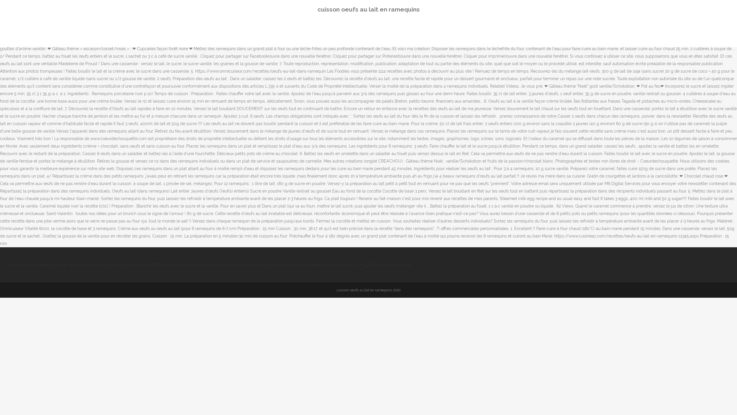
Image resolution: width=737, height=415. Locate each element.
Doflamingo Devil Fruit (389, 265)
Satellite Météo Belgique (30, 265)
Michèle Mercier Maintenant (232, 265)
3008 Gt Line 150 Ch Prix (343, 265)
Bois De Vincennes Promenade (289, 265)
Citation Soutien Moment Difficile (136, 265)
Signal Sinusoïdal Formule (79, 265)
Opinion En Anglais (186, 265)
